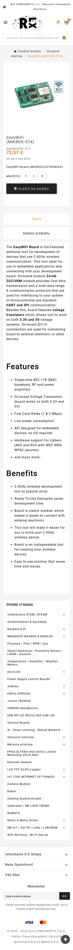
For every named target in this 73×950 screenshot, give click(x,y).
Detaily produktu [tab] (36, 233)
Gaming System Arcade (24, 798)
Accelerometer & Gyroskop (26, 621)
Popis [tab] (36, 219)
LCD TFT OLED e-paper (24, 769)
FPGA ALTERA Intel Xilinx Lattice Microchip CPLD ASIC (31, 753)
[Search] (64, 38)
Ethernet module (19, 762)
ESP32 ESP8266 (18, 693)
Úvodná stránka (19, 605)
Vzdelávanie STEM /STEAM (27, 614)
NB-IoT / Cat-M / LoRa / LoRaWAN (32, 827)
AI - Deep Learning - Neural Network (33, 730)
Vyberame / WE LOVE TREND (28, 805)
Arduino (13, 686)
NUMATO (13, 813)
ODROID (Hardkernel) (23, 708)
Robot (11, 791)
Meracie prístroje (20, 744)
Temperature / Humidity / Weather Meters (32, 663)
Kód (9, 148)
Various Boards (18, 722)
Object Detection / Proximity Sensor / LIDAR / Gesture (35, 652)
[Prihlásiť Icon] (58, 22)
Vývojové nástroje (20, 737)
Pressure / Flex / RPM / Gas (27, 643)
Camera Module (18, 784)
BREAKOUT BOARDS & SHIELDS (30, 636)
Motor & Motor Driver (22, 820)
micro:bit (14, 671)
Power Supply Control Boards (28, 679)
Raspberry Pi (16, 629)
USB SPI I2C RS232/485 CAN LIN (31, 715)
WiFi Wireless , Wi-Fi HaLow (27, 834)
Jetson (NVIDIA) (19, 700)
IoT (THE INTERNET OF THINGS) (31, 776)
